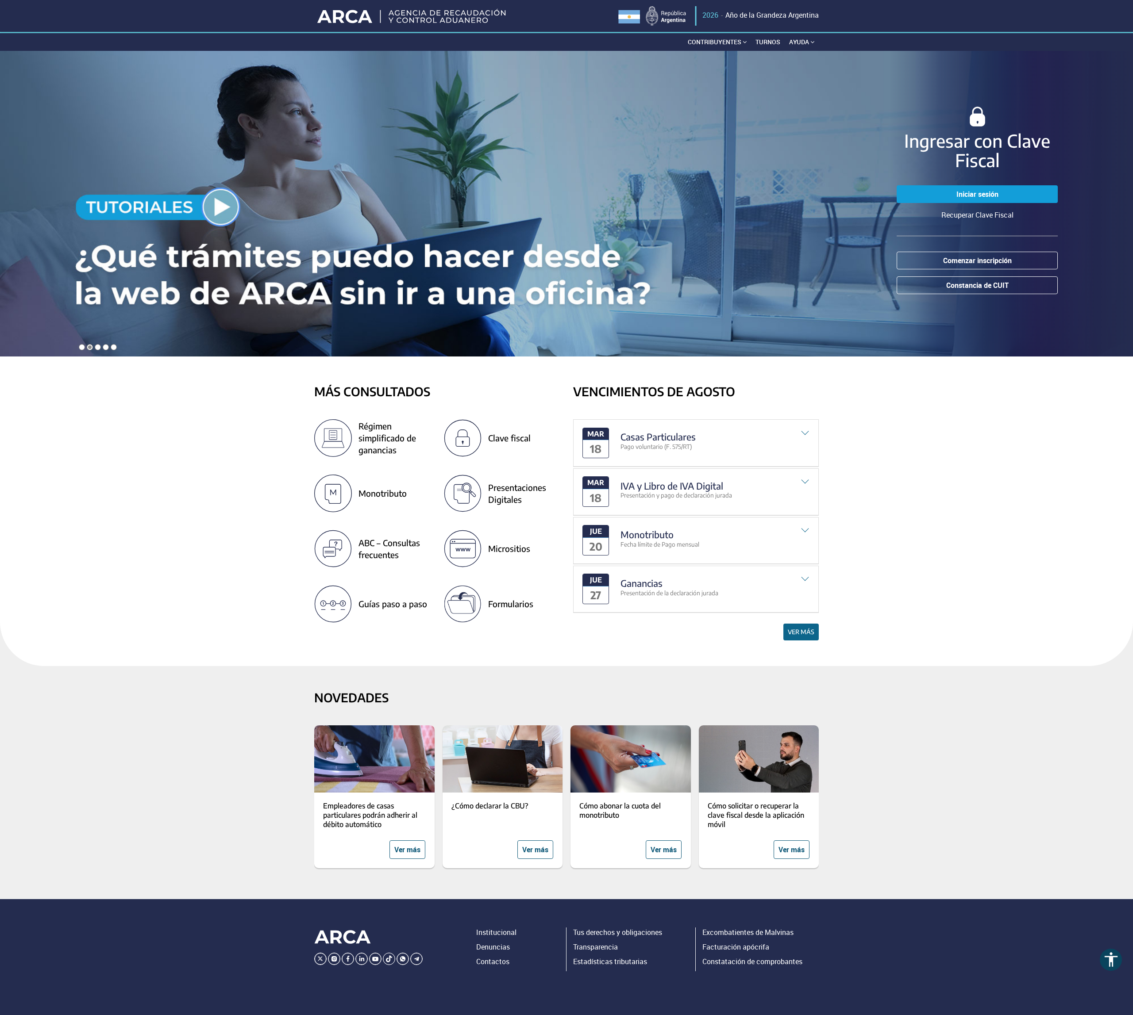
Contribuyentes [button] (715, 42)
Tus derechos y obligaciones (617, 932)
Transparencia (595, 947)
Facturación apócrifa (735, 947)
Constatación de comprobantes (752, 961)
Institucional (496, 932)
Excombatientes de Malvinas (748, 932)
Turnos (767, 42)
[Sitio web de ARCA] (342, 937)
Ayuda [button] (799, 42)
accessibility (1111, 959)
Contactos (492, 961)
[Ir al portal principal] (412, 16)
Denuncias (493, 947)
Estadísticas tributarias (610, 961)
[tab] (696, 443)
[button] (696, 443)
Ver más (801, 632)
